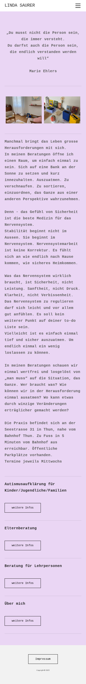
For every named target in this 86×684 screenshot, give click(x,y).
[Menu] (78, 5)
